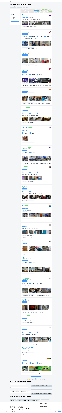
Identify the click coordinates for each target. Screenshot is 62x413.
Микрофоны (16, 400)
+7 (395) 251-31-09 (25, 169)
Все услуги (27, 403)
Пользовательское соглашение (43, 406)
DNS (22, 205)
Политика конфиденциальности (43, 403)
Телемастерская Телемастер (27, 347)
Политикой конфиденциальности (24, 411)
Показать (15, 21)
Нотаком (23, 89)
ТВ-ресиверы (33, 400)
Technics (24, 7)
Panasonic (18, 7)
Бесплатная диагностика (15, 19)
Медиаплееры (12, 400)
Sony (15, 7)
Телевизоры (28, 400)
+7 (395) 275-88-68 (25, 226)
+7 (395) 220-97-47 (25, 318)
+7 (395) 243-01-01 (25, 243)
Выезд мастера (13, 18)
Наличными (13, 15)
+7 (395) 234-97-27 (25, 130)
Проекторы (20, 400)
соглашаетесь (8, 411)
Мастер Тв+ (24, 315)
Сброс (15, 23)
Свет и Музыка (24, 186)
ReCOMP (23, 31)
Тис (22, 166)
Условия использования (42, 407)
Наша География (28, 408)
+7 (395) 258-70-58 (25, 360)
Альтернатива (24, 147)
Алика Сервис (24, 127)
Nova (23, 257)
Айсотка (23, 240)
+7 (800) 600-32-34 (25, 17)
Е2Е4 (23, 14)
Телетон (23, 278)
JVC (12, 7)
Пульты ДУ (24, 400)
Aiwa (21, 7)
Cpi (22, 327)
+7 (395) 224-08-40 (25, 110)
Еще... (27, 7)
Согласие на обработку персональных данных (44, 405)
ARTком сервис (25, 357)
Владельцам (27, 404)
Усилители (37, 400)
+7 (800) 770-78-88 (25, 208)
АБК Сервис (24, 299)
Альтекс (23, 107)
